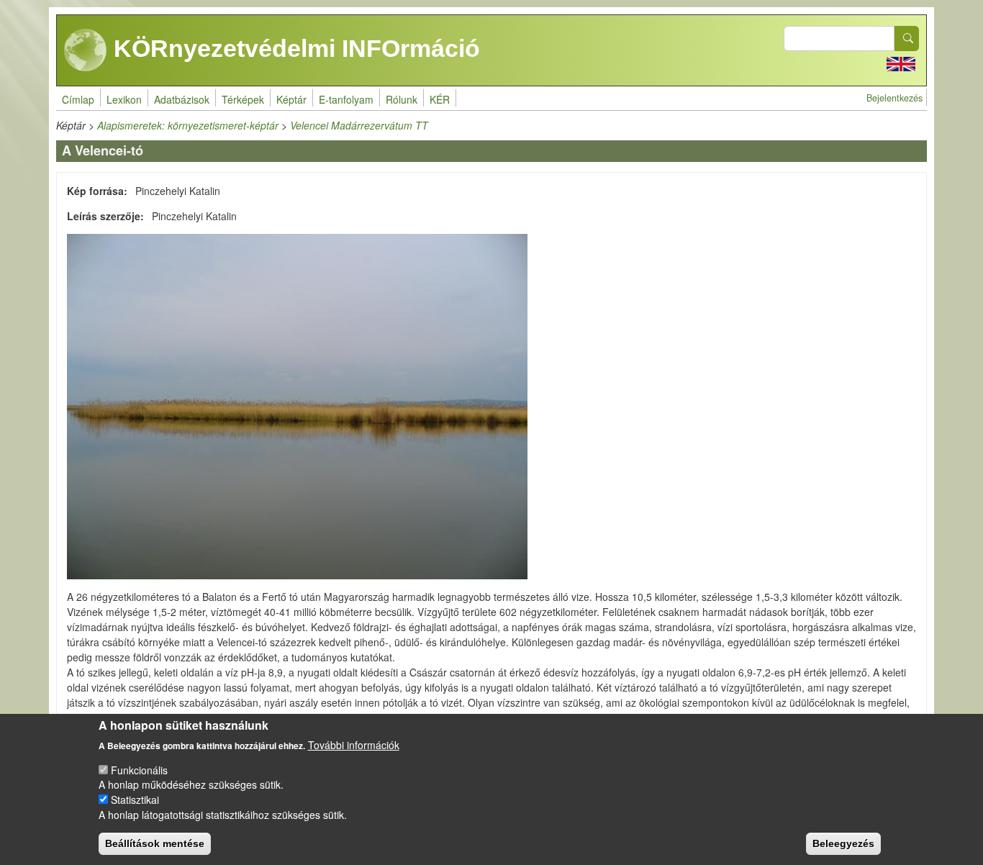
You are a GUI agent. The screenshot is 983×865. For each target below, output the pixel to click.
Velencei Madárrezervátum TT (359, 125)
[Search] (906, 38)
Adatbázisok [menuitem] (181, 99)
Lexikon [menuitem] (124, 99)
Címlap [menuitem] (78, 99)
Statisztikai (135, 799)
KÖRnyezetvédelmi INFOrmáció (293, 48)
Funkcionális (139, 769)
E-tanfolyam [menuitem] (346, 99)
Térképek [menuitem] (243, 99)
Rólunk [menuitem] (401, 99)
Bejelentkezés (894, 97)
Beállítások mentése (154, 843)
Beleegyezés (843, 843)
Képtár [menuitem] (291, 99)
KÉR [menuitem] (440, 99)
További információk (353, 744)
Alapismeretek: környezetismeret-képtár (187, 125)
